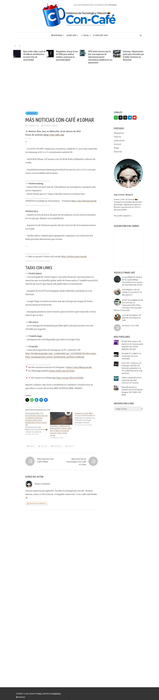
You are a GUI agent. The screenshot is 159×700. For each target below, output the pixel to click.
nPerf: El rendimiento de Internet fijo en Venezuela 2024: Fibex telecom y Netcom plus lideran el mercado (128, 305)
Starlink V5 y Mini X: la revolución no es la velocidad (131, 356)
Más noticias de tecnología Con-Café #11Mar (76, 461)
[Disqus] (61, 544)
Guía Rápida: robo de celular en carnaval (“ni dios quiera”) (132, 292)
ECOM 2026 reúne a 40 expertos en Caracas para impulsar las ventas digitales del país (132, 345)
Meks (40, 693)
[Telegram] (130, 118)
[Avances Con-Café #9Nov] (87, 419)
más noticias (57, 446)
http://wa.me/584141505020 (70, 377)
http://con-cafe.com (54, 134)
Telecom (117, 136)
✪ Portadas (56, 35)
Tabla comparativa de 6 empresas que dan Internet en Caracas (131, 380)
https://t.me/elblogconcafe (79, 367)
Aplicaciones (119, 140)
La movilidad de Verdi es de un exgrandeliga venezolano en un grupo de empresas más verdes (132, 281)
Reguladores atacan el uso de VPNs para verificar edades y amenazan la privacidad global (67, 55)
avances (31, 446)
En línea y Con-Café (130, 325)
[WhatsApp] (116, 118)
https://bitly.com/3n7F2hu (62, 370)
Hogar (116, 148)
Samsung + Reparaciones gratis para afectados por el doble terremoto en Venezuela (133, 55)
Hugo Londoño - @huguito (123, 194)
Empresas (118, 151)
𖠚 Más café (71, 35)
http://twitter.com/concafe (74, 256)
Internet (117, 144)
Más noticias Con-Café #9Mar (45, 460)
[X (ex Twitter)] (125, 118)
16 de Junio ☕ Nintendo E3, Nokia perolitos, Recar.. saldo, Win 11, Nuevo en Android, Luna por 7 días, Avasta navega (61, 430)
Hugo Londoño (52, 125)
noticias (70, 446)
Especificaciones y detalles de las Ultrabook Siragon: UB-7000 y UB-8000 (132, 391)
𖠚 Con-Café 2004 (100, 35)
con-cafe (44, 446)
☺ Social (85, 35)
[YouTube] (134, 118)
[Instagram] (120, 118)
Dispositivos (119, 133)
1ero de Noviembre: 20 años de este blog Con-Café (131, 317)
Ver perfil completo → (123, 215)
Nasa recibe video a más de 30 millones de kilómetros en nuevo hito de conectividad (34, 55)
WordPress (57, 693)
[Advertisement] (79, 91)
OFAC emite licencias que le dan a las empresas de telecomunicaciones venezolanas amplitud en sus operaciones (100, 57)
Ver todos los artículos (38, 504)
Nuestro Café (31, 113)
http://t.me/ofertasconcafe (83, 200)
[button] (20, 46)
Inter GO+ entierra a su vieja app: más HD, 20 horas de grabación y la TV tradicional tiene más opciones (132, 368)
